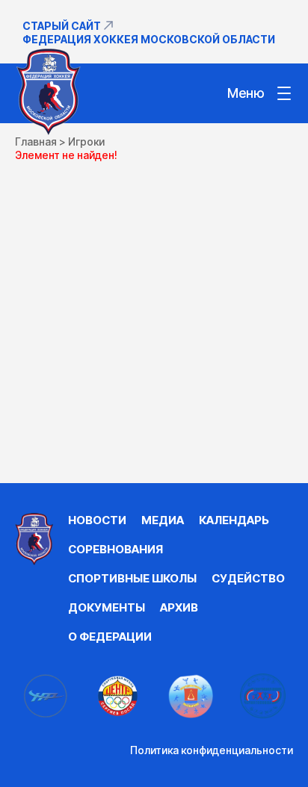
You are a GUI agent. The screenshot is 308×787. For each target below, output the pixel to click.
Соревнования (115, 549)
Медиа (162, 520)
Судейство (248, 578)
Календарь (234, 520)
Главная (36, 141)
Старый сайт (61, 25)
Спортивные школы (132, 578)
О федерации (110, 636)
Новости (97, 520)
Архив (179, 607)
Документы (106, 607)
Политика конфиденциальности (211, 750)
